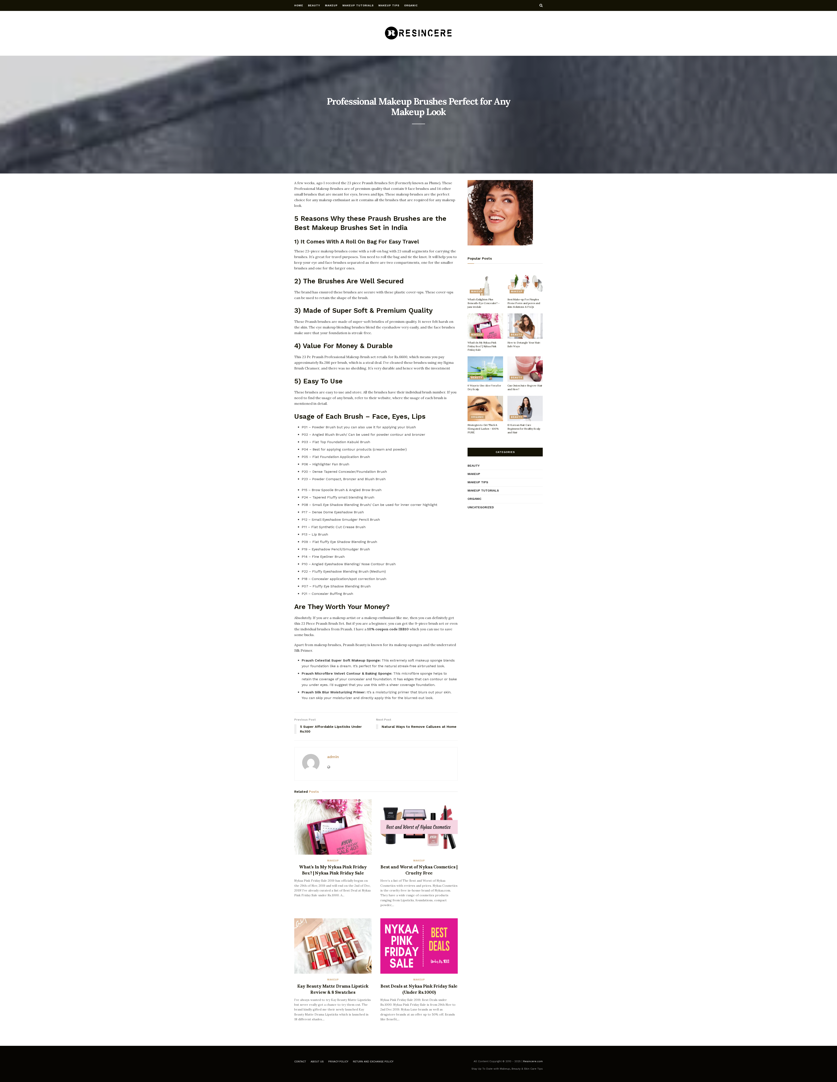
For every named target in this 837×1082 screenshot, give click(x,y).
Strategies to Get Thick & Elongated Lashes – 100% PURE (483, 428)
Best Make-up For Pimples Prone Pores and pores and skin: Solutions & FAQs (523, 303)
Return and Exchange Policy (373, 1061)
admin (333, 756)
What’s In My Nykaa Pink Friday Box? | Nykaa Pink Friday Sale (482, 346)
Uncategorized (481, 507)
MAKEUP (331, 5)
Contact (300, 1061)
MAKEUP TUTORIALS (358, 5)
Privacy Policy (338, 1061)
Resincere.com (533, 1061)
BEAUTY (314, 5)
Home (298, 5)
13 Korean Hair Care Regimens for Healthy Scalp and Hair (523, 428)
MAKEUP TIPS (388, 5)
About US (317, 1061)
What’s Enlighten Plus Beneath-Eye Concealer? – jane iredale (484, 303)
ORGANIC (411, 5)
